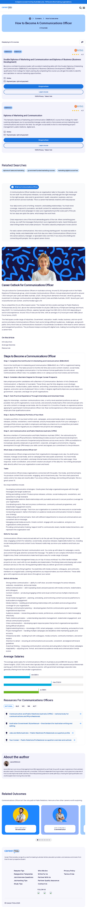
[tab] (37, 839)
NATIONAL (9, 706)
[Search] (80, 7)
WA (29, 706)
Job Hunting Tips (20, 880)
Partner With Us (44, 877)
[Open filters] (82, 42)
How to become (52, 18)
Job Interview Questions (23, 877)
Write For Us (43, 874)
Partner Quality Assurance (48, 880)
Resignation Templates (23, 874)
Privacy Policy (69, 871)
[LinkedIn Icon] (51, 893)
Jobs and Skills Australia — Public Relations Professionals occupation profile (39, 733)
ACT (34, 706)
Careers (38, 18)
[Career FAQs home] (7, 8)
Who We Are (42, 871)
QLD (17, 706)
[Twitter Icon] (45, 893)
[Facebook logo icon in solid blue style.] (38, 893)
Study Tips (18, 884)
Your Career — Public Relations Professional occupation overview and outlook (40, 740)
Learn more (61, 92)
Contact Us (42, 884)
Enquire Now (43, 86)
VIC (23, 706)
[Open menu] (83, 7)
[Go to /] (30, 19)
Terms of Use (69, 874)
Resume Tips (19, 871)
